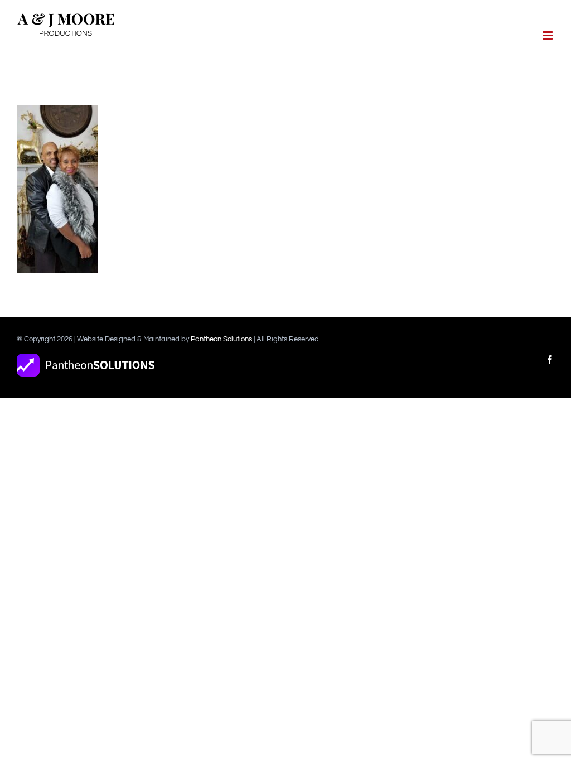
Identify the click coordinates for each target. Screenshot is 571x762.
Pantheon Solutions (221, 339)
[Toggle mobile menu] (548, 35)
